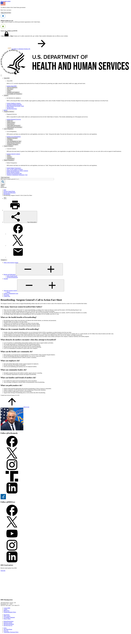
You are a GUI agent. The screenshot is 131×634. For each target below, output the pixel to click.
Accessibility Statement (9, 617)
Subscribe (3, 570)
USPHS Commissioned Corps (11, 293)
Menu (2, 185)
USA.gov (6, 630)
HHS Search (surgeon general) (8, 179)
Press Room (6, 614)
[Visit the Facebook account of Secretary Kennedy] (12, 446)
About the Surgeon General (10, 290)
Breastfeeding (7, 194)
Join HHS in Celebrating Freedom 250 (21, 48)
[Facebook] (18, 234)
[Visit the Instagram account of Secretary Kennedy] (12, 470)
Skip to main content (5, 1)
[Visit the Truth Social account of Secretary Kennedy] (12, 481)
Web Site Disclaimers (9, 624)
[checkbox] (5, 198)
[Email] (18, 257)
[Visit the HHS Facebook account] (12, 515)
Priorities (6, 278)
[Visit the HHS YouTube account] (12, 538)
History (8, 292)
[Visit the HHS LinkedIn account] (12, 562)
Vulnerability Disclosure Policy (11, 632)
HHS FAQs (6, 610)
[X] (18, 245)
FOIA (5, 628)
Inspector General (8, 622)
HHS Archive (7, 616)
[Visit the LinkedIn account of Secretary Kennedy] (12, 493)
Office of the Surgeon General (11, 262)
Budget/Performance (8, 621)
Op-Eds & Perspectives (12, 277)
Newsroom (6, 294)
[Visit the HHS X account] (12, 527)
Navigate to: (4, 260)
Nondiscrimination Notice (10, 612)
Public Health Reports (12, 276)
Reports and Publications (10, 192)
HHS (5, 190)
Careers (5, 609)
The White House (8, 629)
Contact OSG (7, 296)
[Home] (65, 74)
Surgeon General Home (9, 191)
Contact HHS (7, 608)
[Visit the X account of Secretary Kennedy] (12, 458)
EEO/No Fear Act (8, 625)
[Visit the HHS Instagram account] (12, 550)
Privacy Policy (7, 618)
